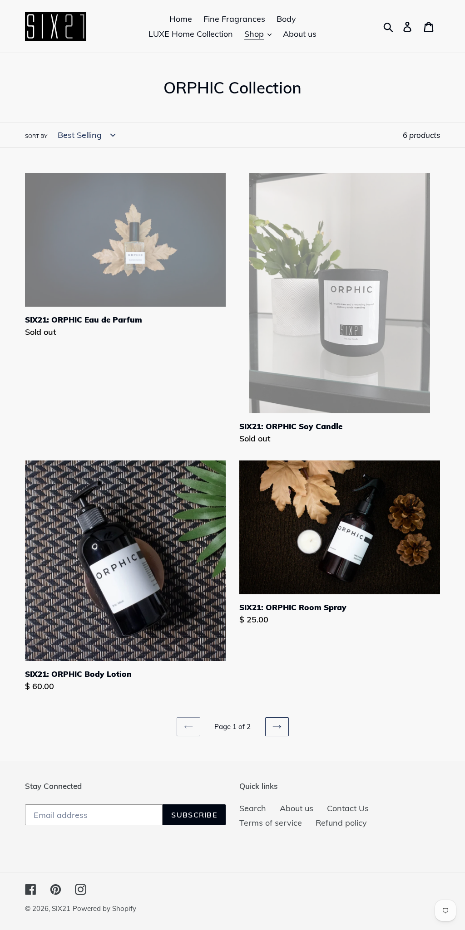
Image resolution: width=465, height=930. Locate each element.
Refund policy (341, 822)
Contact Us (348, 808)
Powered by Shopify (104, 908)
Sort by (36, 135)
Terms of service (270, 822)
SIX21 (61, 908)
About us (296, 808)
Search (252, 808)
